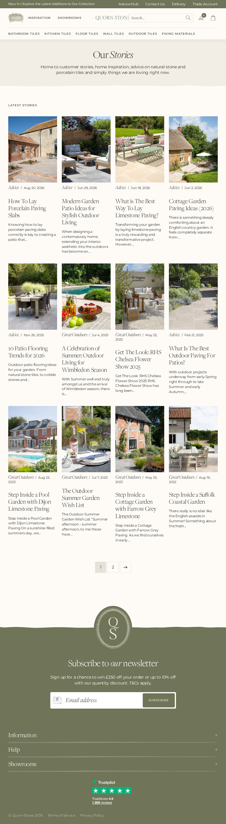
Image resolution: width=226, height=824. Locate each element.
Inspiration (39, 18)
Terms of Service (61, 815)
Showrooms (70, 18)
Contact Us (155, 4)
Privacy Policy (92, 815)
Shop (16, 18)
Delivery (179, 4)
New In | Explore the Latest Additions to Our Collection (51, 4)
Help (14, 749)
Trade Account (205, 4)
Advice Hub (129, 4)
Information (22, 735)
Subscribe (159, 700)
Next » (125, 567)
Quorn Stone (23, 815)
